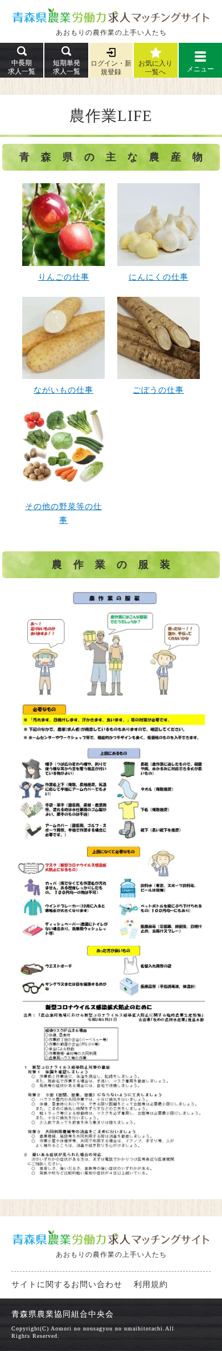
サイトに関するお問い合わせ (66, 1284)
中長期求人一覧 (21, 67)
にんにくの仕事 (158, 277)
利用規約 (151, 1284)
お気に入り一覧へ (155, 67)
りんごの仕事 (63, 277)
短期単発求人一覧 (66, 67)
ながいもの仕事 (63, 390)
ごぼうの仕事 (158, 390)
